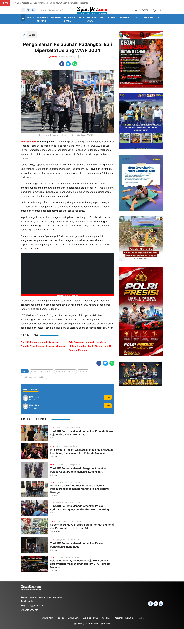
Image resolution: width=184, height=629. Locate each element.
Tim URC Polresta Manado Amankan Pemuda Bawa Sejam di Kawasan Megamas (50, 3)
